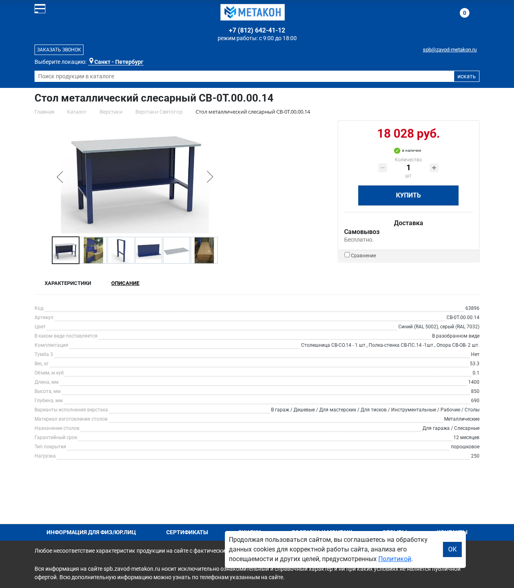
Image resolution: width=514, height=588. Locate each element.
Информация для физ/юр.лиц (91, 532)
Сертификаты (187, 532)
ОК (452, 549)
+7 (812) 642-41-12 (257, 30)
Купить (408, 195)
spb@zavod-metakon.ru (450, 50)
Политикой (394, 559)
